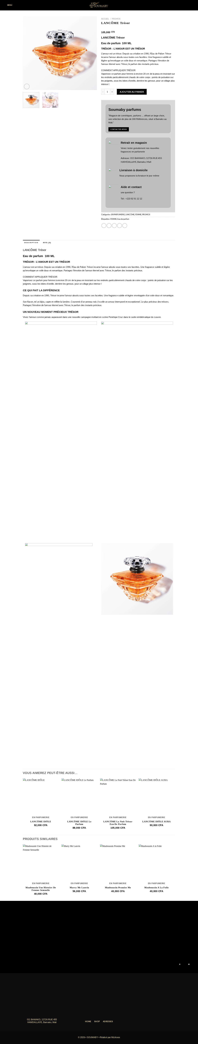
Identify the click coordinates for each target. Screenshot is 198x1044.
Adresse (125, 158)
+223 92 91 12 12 (134, 198)
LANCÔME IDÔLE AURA (156, 821)
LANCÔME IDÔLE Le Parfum (79, 822)
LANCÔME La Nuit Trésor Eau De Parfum (117, 822)
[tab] (31, 242)
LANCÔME (130, 214)
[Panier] (193, 5)
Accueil (105, 19)
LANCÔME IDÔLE (40, 821)
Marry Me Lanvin (79, 887)
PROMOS (116, 19)
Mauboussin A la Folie (156, 887)
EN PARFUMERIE (118, 214)
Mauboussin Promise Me (118, 887)
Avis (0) (47, 242)
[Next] (91, 53)
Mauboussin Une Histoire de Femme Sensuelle (41, 888)
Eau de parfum (123, 219)
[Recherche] (18, 5)
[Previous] (28, 53)
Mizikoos (115, 1037)
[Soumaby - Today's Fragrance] (99, 5)
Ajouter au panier (132, 91)
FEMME (138, 214)
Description (31, 242)
